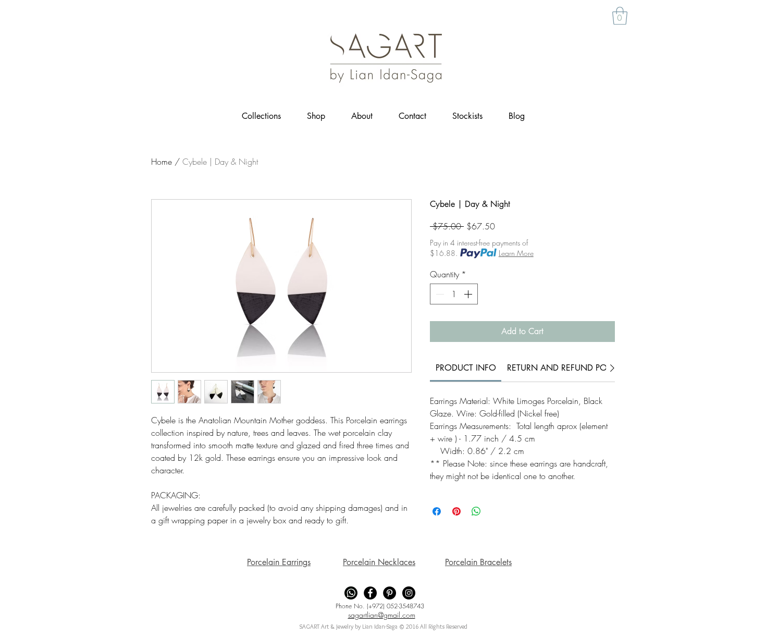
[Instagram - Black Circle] (408, 592)
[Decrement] (438, 294)
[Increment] (469, 294)
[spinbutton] (454, 294)
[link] (466, 367)
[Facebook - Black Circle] (370, 592)
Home (161, 161)
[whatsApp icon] (350, 592)
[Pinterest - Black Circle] (389, 592)
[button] (619, 16)
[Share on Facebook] (436, 511)
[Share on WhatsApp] (476, 511)
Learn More (516, 253)
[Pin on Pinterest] (456, 511)
